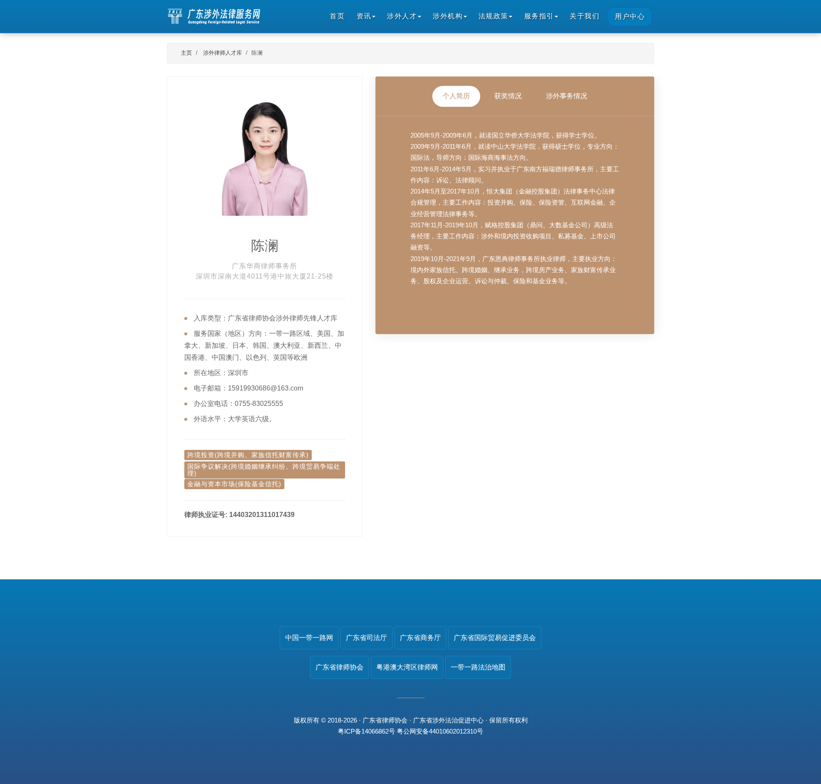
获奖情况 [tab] (508, 96)
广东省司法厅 (366, 637)
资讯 (364, 16)
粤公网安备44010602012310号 (440, 731)
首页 (337, 16)
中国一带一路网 (309, 637)
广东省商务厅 (420, 637)
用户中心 (630, 16)
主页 (186, 53)
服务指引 (539, 16)
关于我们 (585, 16)
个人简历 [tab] (456, 96)
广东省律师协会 (339, 667)
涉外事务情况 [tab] (566, 96)
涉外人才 (402, 16)
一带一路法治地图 (478, 667)
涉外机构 (448, 16)
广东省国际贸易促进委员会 (495, 637)
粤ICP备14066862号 (366, 731)
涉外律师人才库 (222, 53)
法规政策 (493, 16)
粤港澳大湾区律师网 (407, 667)
